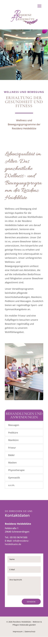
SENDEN (31, 601)
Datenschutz (30, 631)
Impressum (18, 631)
